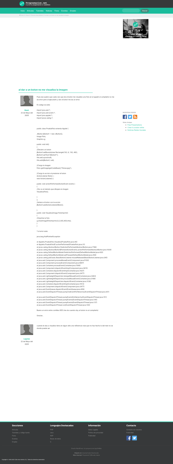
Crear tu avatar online (135, 127)
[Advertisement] (68, 35)
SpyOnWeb (97, 448)
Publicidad (91, 435)
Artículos (30, 10)
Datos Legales (93, 429)
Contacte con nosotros (134, 429)
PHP (51, 429)
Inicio (23, 10)
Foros (56, 10)
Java (51, 432)
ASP (51, 435)
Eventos (64, 10)
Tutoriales (40, 10)
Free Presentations (134, 125)
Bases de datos (55, 439)
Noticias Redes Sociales (136, 130)
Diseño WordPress (77, 448)
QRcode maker (95, 455)
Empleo (73, 10)
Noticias (49, 10)
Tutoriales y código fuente (21, 432)
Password (85, 455)
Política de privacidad (95, 432)
